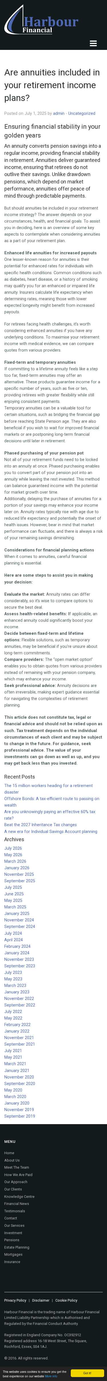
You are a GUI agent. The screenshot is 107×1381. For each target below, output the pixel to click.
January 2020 (16, 1103)
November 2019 (19, 1109)
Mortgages (13, 1254)
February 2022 (17, 1024)
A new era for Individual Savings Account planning (50, 831)
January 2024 (16, 953)
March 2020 (15, 1096)
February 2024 (17, 946)
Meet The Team (16, 1167)
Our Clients (13, 1189)
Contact (10, 1218)
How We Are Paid (18, 1175)
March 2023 (15, 985)
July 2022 (13, 1011)
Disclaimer (40, 1300)
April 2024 (13, 940)
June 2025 (14, 894)
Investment (13, 1233)
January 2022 (16, 1031)
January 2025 (16, 913)
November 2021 (19, 1037)
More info (51, 1376)
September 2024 (19, 926)
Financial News (16, 1204)
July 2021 (13, 1050)
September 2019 (19, 1116)
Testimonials (14, 1211)
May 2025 (13, 900)
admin (58, 113)
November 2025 (19, 874)
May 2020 (13, 1090)
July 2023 (13, 972)
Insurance (12, 1262)
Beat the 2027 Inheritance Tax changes (40, 824)
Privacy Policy (15, 1300)
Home (9, 1153)
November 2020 (19, 1077)
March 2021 (15, 1063)
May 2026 (13, 855)
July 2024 (13, 933)
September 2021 (19, 1044)
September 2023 (19, 966)
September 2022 (19, 1005)
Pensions (11, 1240)
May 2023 (13, 979)
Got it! (87, 1373)
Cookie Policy (66, 1300)
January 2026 (16, 868)
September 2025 (19, 881)
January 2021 (16, 1070)
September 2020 (19, 1083)
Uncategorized (81, 113)
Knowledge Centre (19, 1196)
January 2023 (16, 992)
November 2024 (19, 920)
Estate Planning (16, 1247)
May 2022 (13, 1018)
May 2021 (13, 1057)
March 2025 (15, 907)
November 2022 (19, 998)
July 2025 (13, 887)
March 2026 (15, 861)
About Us (12, 1160)
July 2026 (13, 848)
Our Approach (15, 1182)
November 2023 (19, 959)
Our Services (14, 1225)
